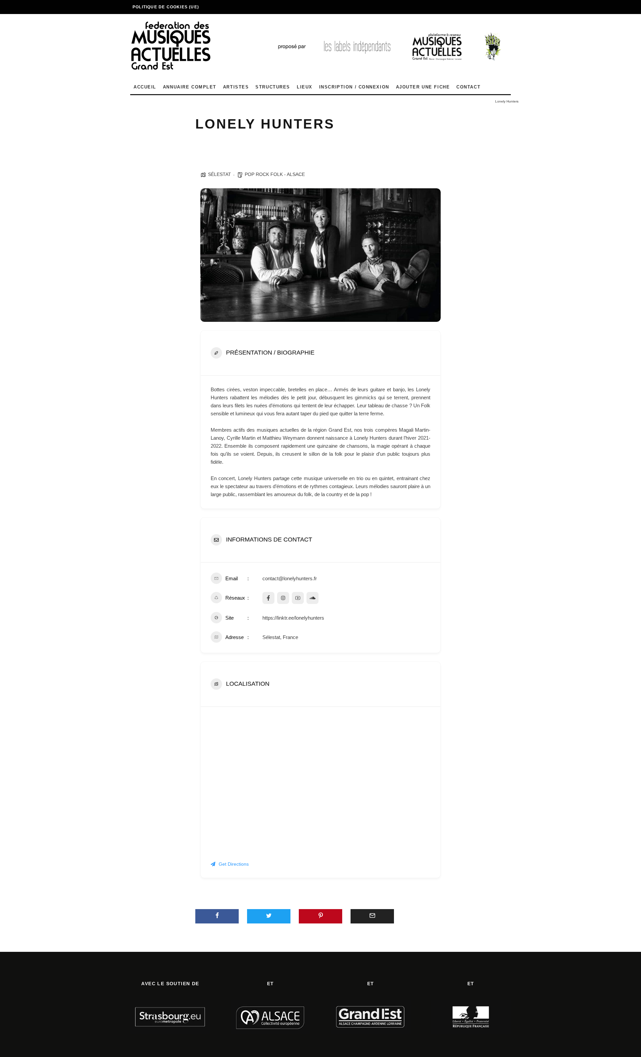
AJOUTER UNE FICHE (423, 86)
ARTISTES (236, 86)
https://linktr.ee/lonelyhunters (293, 618)
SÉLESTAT (219, 174)
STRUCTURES (272, 86)
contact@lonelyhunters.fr (289, 578)
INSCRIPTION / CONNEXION (354, 86)
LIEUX (304, 86)
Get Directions (234, 864)
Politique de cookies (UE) (166, 7)
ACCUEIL (145, 86)
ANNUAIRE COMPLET (189, 86)
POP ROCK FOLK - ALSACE (275, 174)
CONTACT (468, 86)
